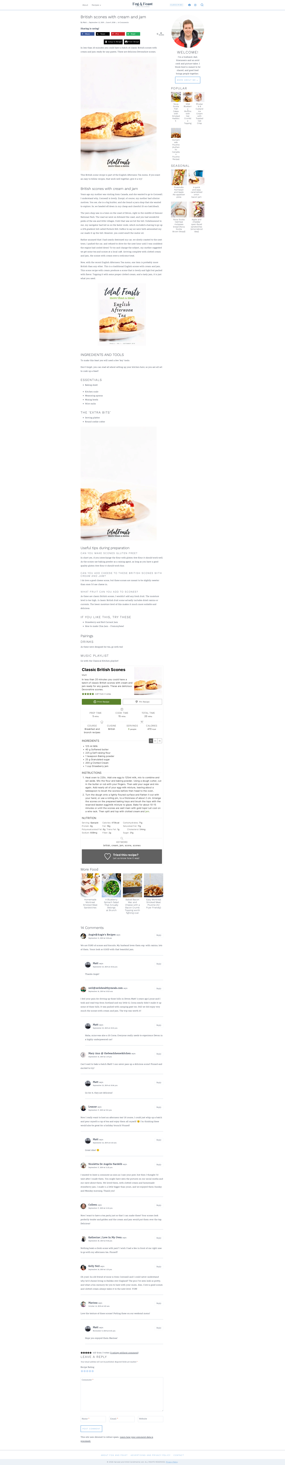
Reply (159, 935)
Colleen (92, 1205)
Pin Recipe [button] (144, 702)
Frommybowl (117, 626)
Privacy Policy (172, 1462)
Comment (88, 1380)
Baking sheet (91, 385)
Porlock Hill (112, 229)
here (142, 367)
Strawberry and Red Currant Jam (101, 622)
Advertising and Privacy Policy (151, 1455)
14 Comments (123, 22)
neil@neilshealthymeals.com (105, 988)
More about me (186, 80)
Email (114, 1419)
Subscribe (176, 5)
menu (145, 175)
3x (160, 741)
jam (147, 811)
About (85, 5)
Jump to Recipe (114, 41)
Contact (179, 1455)
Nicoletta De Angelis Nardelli (105, 1164)
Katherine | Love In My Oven (105, 1238)
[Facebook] (189, 5)
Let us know (119, 858)
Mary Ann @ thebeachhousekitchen (109, 1054)
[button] (83, 694)
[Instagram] (195, 5)
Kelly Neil (94, 1266)
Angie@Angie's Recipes (102, 935)
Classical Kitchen (101, 661)
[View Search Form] (202, 5)
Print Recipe (133, 41)
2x (155, 741)
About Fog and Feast (114, 1455)
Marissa (93, 1303)
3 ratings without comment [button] (124, 1353)
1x (151, 741)
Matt (85, 22)
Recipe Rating (87, 1367)
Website (143, 1419)
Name (86, 1419)
